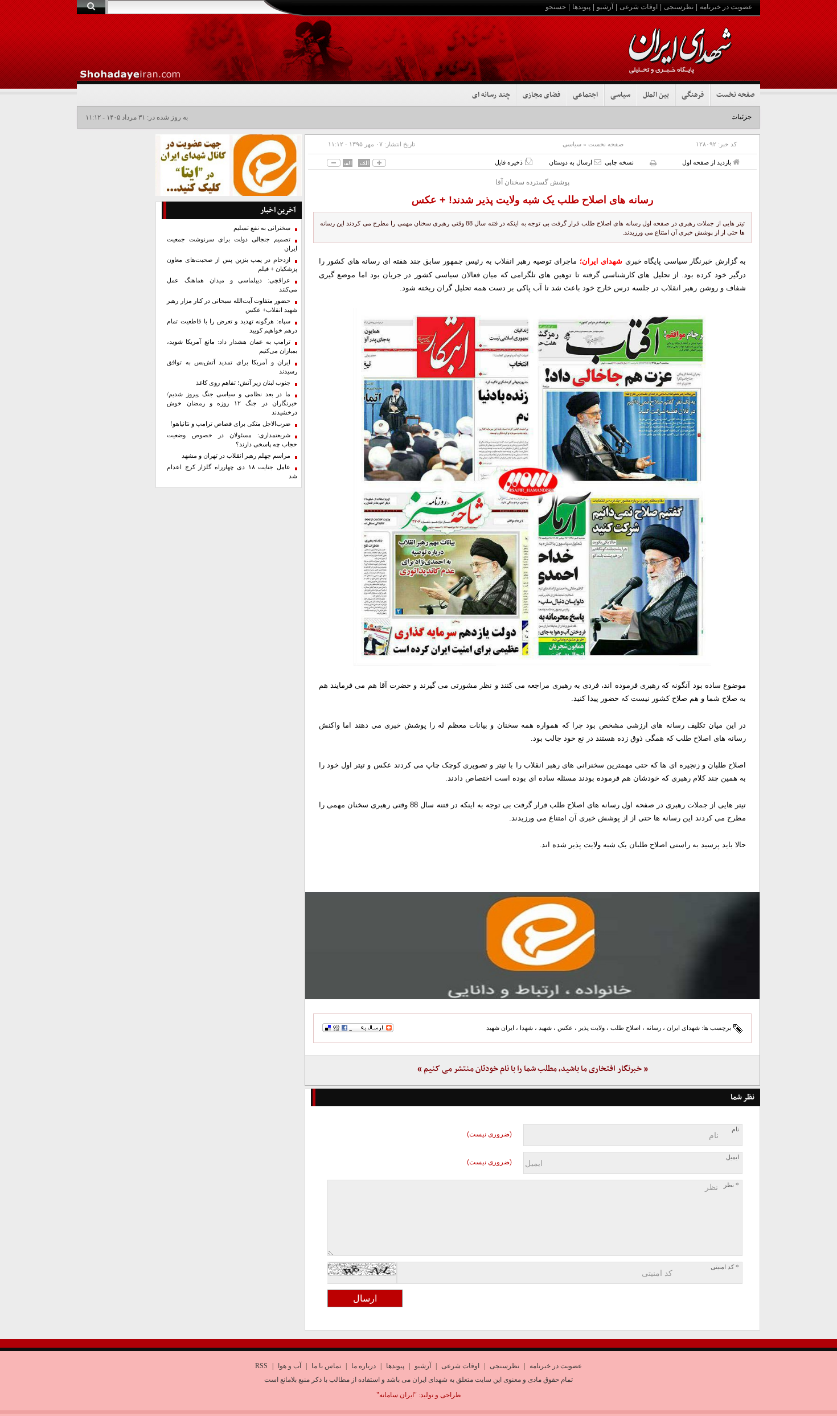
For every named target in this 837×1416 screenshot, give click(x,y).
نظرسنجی (679, 7)
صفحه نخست (735, 95)
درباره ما (363, 1366)
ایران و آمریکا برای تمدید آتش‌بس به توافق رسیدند (232, 367)
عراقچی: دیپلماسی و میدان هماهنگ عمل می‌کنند (232, 285)
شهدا (526, 1027)
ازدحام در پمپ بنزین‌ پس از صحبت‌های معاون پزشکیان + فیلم (232, 264)
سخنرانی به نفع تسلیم (261, 228)
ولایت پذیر (591, 1027)
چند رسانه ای (491, 95)
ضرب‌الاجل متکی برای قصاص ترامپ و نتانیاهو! (230, 424)
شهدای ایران (683, 1027)
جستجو (555, 7)
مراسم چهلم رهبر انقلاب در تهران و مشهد (236, 456)
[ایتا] (532, 945)
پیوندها (581, 7)
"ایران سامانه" (396, 1395)
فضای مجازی (541, 95)
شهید (545, 1027)
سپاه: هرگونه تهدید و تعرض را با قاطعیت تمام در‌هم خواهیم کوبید (232, 326)
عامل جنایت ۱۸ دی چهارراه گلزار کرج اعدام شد (232, 471)
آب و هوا (289, 1366)
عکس (565, 1027)
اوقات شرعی (638, 7)
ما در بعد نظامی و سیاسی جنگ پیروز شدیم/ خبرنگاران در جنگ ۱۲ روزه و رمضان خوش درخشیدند (232, 403)
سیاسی (620, 95)
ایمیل (732, 1157)
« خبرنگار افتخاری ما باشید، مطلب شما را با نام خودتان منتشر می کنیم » (532, 1069)
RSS (261, 1366)
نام (735, 1129)
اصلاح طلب (625, 1027)
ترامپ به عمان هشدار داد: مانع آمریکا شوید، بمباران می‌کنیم (232, 346)
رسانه (653, 1027)
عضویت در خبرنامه (726, 7)
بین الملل (656, 95)
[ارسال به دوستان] (597, 162)
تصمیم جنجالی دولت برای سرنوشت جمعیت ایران (232, 244)
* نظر (731, 1185)
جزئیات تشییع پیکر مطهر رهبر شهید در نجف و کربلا (680, 117)
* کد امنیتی (725, 1267)
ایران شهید (500, 1027)
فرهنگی (693, 95)
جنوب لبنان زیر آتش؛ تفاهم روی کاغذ (243, 383)
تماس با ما (326, 1366)
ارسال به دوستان (571, 162)
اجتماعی (585, 95)
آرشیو (605, 7)
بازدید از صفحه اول (707, 162)
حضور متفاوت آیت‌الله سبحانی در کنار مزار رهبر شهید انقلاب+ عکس (232, 305)
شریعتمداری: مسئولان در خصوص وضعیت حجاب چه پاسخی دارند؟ (232, 440)
